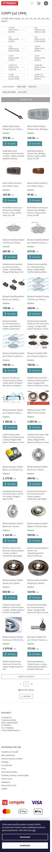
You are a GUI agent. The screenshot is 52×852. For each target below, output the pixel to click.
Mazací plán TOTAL (8, 785)
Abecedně (22, 92)
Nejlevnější (21, 86)
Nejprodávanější (9, 92)
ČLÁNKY (4, 789)
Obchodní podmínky (9, 772)
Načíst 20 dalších (26, 676)
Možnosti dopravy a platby (12, 758)
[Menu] (46, 3)
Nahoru (27, 696)
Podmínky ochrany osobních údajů (14, 775)
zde (33, 830)
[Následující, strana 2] (26, 684)
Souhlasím (25, 845)
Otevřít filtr (26, 99)
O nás (3, 768)
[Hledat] (32, 3)
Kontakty (5, 762)
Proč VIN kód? (6, 765)
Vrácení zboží (6, 778)
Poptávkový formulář (9, 752)
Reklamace (5, 782)
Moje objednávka (8, 755)
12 (32, 684)
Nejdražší (32, 86)
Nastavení (25, 837)
